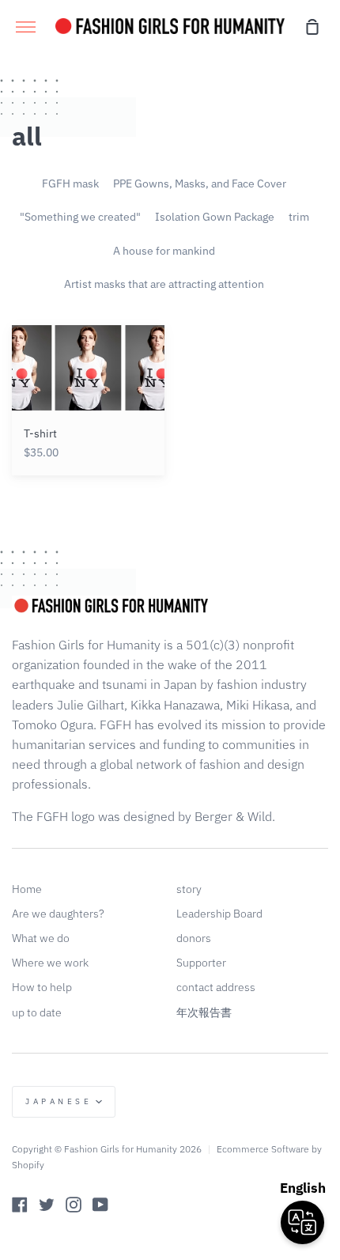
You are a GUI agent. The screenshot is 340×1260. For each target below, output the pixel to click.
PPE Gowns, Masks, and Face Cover (199, 183)
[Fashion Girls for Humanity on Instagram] (73, 1205)
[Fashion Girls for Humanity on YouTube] (100, 1205)
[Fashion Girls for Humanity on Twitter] (47, 1205)
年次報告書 (204, 1012)
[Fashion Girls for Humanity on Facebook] (20, 1205)
